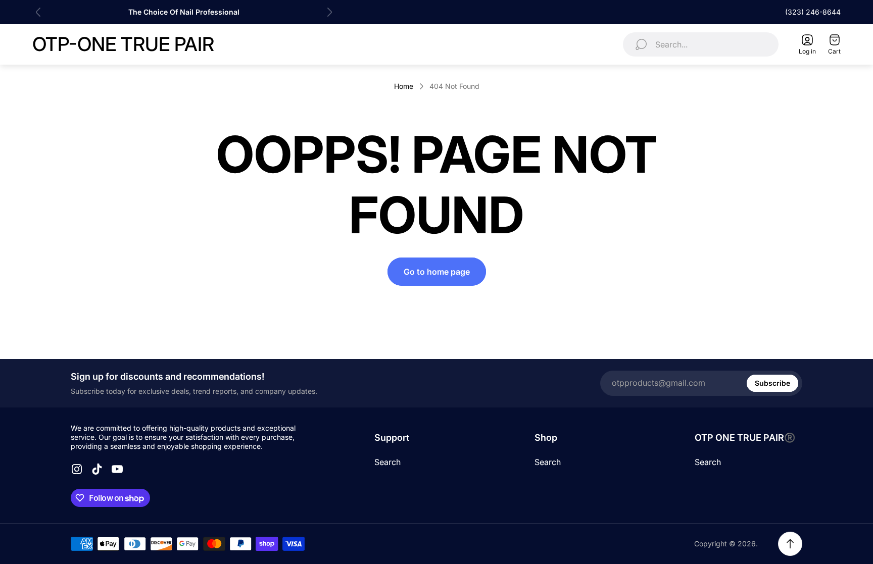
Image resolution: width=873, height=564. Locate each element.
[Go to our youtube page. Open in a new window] (117, 469)
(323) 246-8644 (813, 12)
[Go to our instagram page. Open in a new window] (77, 469)
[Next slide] (329, 12)
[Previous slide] (38, 12)
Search (387, 462)
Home (403, 86)
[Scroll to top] (790, 544)
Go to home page (437, 272)
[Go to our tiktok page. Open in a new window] (97, 469)
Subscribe (772, 383)
